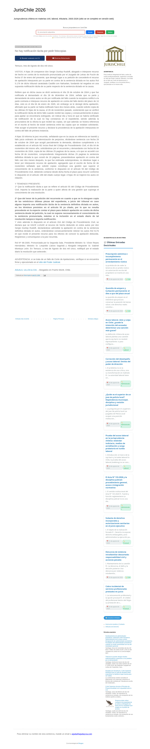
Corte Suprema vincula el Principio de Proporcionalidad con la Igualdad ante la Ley (118, 688)
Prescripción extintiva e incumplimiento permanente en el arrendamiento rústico (117, 258)
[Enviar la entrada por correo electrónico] (44, 275)
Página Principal (58, 319)
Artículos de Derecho (112, 627)
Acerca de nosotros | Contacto (115, 624)
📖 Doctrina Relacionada (61, 58)
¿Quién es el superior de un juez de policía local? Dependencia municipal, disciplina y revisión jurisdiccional (118, 399)
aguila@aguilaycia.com (82, 734)
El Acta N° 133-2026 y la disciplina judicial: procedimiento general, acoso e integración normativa (117, 482)
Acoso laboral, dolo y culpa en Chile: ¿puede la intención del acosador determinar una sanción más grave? (118, 325)
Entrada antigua (93, 319)
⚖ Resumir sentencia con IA (30, 58)
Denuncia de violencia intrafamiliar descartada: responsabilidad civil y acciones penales (117, 556)
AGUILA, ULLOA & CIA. (26, 270)
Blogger (80, 743)
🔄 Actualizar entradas (112, 618)
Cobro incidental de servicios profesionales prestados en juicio (116, 589)
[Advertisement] (57, 298)
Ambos (110, 32)
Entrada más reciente (22, 319)
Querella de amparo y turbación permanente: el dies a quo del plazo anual (118, 291)
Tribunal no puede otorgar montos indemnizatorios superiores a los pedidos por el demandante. (118, 658)
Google (90, 32)
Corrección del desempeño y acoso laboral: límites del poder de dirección (118, 361)
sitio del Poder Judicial (49, 262)
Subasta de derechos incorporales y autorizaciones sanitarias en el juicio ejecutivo (117, 522)
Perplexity (100, 32)
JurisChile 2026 (29, 9)
